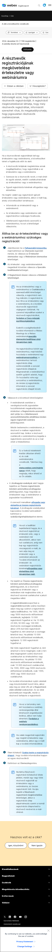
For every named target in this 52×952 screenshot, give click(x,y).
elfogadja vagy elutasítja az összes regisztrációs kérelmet (28, 505)
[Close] (48, 930)
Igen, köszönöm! (15, 845)
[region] (26, 939)
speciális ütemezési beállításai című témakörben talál (28, 339)
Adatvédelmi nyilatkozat (12, 924)
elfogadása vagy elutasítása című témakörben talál (30, 571)
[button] (44, 5)
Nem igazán (37, 845)
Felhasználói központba (35, 248)
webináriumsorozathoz (26, 357)
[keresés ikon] (39, 5)
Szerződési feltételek (11, 921)
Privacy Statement (24, 942)
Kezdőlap (4, 16)
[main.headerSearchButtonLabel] (39, 5)
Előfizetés (28, 49)
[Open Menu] (50, 5)
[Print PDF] (20, 50)
